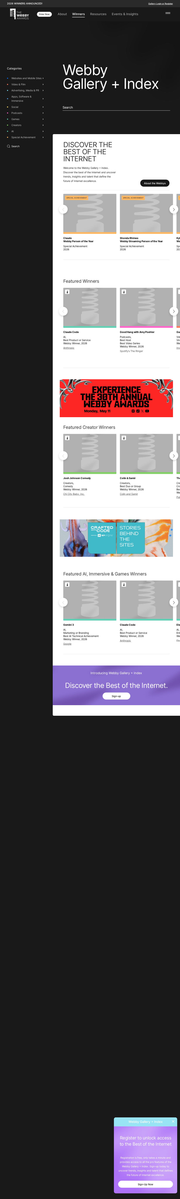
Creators (16, 125)
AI (12, 131)
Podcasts (16, 112)
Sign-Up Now (145, 1184)
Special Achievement (23, 137)
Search (15, 146)
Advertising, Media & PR (25, 90)
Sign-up (116, 696)
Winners (78, 14)
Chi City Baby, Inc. (74, 493)
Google (67, 643)
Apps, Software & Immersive (21, 98)
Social (14, 106)
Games (15, 119)
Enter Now (44, 14)
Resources (98, 14)
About (62, 14)
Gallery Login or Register (160, 3)
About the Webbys (155, 183)
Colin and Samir (129, 493)
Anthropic (68, 347)
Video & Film (18, 84)
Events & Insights (125, 14)
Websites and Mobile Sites (26, 78)
